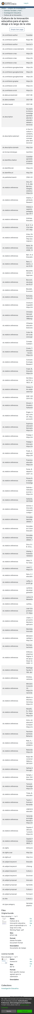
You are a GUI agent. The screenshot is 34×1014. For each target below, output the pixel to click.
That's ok (24, 1011)
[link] (9, 988)
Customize (4, 1007)
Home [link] (4, 8)
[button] (8, 3)
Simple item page (17, 29)
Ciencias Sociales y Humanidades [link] (13, 10)
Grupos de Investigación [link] (17, 8)
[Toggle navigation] (31, 3)
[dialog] (17, 1005)
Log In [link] (26, 3)
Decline (9, 1011)
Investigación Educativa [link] (12, 13)
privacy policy (24, 1005)
